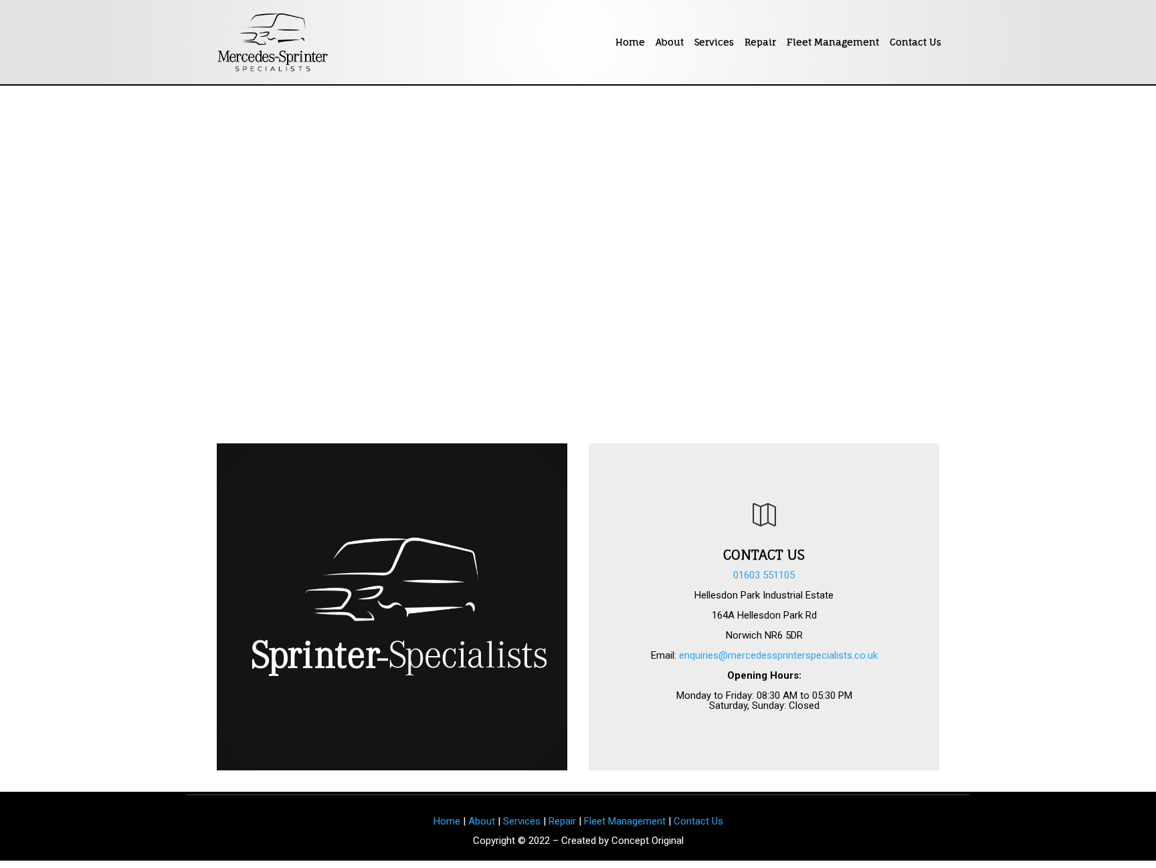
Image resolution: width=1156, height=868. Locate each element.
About (670, 41)
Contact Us (915, 41)
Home (630, 41)
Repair (760, 41)
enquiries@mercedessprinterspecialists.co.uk (778, 655)
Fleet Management (833, 41)
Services (714, 41)
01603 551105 (764, 575)
